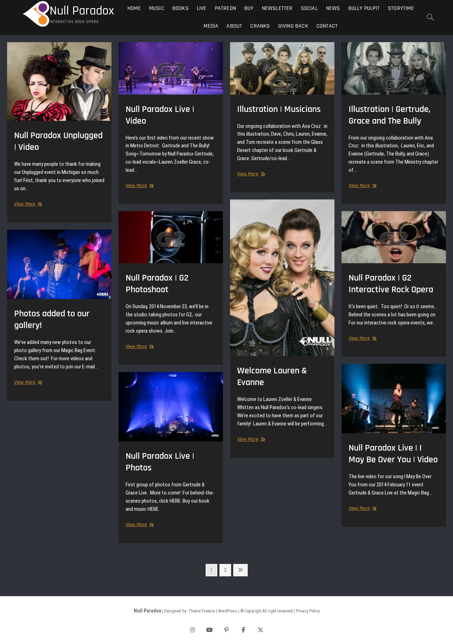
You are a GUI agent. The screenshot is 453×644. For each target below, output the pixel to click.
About (234, 26)
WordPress (227, 611)
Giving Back (293, 26)
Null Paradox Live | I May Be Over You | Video (393, 453)
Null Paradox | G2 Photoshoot (157, 283)
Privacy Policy (308, 611)
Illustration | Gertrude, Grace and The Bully (389, 115)
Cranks (260, 26)
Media (210, 26)
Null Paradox (82, 11)
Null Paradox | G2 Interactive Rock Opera (391, 283)
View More (27, 204)
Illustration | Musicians (279, 109)
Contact (327, 26)
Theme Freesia (201, 611)
